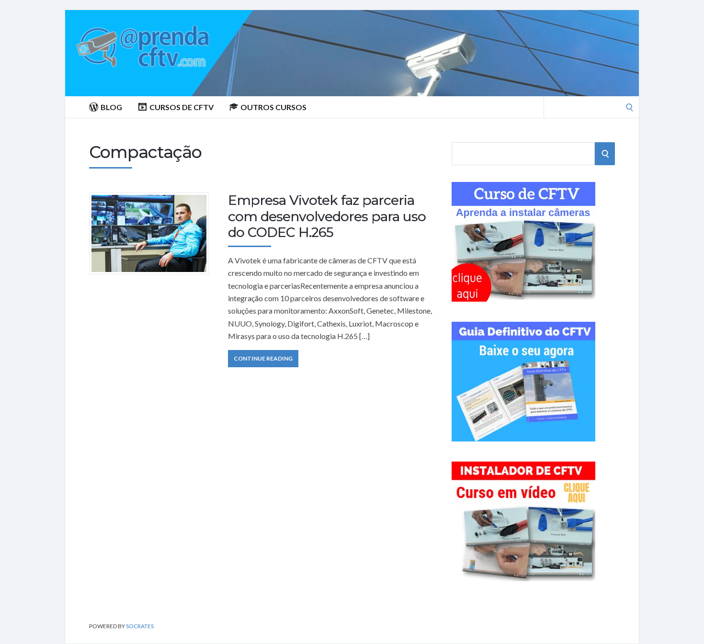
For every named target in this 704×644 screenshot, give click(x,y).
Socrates (140, 626)
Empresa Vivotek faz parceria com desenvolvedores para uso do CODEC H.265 (327, 216)
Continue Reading (263, 358)
